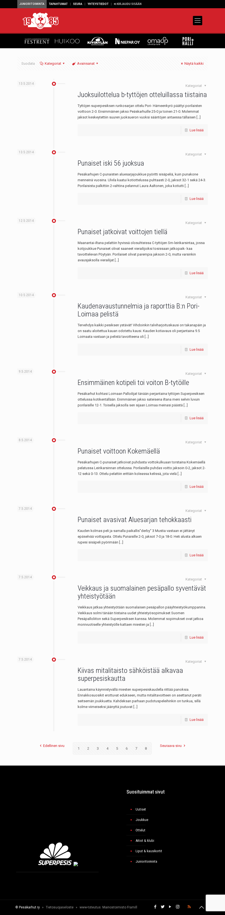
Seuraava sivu (171, 746)
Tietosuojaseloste (60, 907)
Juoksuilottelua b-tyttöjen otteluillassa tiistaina (142, 94)
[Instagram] (178, 906)
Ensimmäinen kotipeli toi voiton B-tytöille (133, 382)
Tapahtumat (58, 3)
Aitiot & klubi (145, 840)
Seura (77, 3)
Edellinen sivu (53, 746)
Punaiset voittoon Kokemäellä (119, 451)
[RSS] (189, 906)
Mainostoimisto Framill (119, 907)
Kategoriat (53, 63)
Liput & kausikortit (149, 851)
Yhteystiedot (98, 3)
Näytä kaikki (194, 63)
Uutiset (141, 809)
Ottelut (140, 830)
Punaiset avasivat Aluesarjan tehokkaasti (135, 519)
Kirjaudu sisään (129, 3)
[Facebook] (155, 906)
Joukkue (142, 820)
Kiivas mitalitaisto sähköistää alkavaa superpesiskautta (130, 674)
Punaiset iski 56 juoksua (111, 163)
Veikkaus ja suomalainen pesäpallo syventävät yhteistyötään (142, 592)
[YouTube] (170, 906)
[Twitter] (163, 906)
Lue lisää (197, 130)
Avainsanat (86, 63)
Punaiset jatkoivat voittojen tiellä (122, 232)
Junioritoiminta (31, 3)
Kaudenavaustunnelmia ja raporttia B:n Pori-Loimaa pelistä (138, 310)
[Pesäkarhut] (40, 20)
